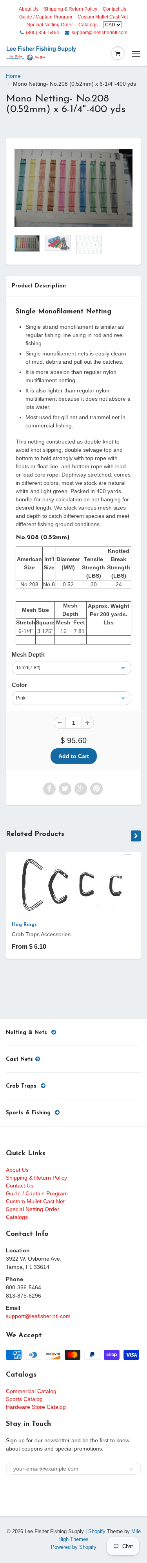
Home (13, 76)
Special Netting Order (50, 25)
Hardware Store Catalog (36, 1407)
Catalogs (88, 25)
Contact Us (114, 9)
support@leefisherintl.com (99, 32)
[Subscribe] (131, 1469)
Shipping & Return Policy (70, 9)
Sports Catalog (24, 1399)
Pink (20, 698)
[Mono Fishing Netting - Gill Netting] (73, 188)
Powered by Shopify (73, 1547)
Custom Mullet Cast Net (103, 17)
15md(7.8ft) (28, 667)
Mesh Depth (28, 654)
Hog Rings (24, 924)
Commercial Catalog (31, 1391)
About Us (28, 9)
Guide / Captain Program (45, 17)
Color (19, 684)
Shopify (96, 1531)
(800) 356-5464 (42, 32)
